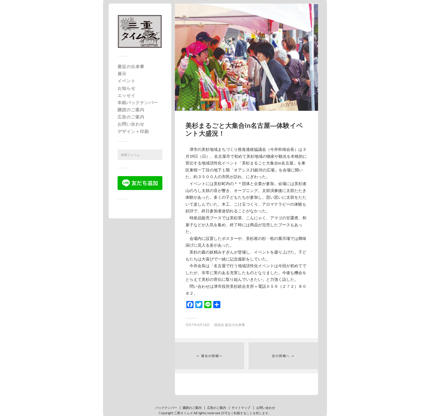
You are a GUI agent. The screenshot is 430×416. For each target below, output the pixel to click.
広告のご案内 (131, 116)
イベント (126, 80)
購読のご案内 (131, 109)
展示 (122, 73)
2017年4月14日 (197, 325)
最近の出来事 (131, 66)
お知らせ (126, 88)
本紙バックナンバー (138, 102)
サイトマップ (241, 408)
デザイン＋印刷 (133, 131)
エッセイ (126, 95)
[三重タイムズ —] (140, 31)
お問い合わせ (131, 123)
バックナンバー (166, 408)
